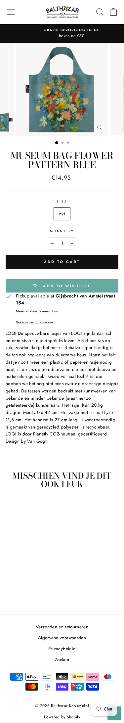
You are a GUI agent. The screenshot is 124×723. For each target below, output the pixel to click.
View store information (34, 322)
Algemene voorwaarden (62, 637)
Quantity (62, 231)
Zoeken (62, 659)
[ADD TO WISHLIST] (40, 506)
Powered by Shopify (62, 717)
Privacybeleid (62, 648)
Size (62, 201)
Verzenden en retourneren (62, 626)
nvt (62, 213)
